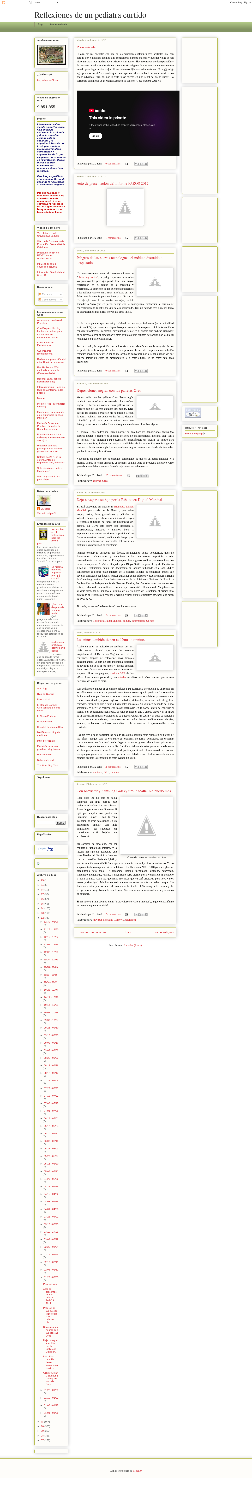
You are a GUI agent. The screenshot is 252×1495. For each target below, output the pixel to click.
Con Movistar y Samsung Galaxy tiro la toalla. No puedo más (124, 790)
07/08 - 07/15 (51, 1103)
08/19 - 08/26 (51, 1065)
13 (42, 913)
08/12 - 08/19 (51, 1073)
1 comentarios (113, 237)
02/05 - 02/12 (51, 1269)
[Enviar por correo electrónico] (136, 164)
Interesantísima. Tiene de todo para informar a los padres (51, 390)
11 (42, 1421)
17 (42, 894)
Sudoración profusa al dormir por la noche (58, 646)
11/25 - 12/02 (51, 959)
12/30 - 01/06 (51, 921)
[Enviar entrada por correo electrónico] (126, 163)
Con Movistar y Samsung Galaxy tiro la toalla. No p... (50, 1378)
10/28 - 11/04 (51, 989)
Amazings (42, 688)
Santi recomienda (58, 24)
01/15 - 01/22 (51, 1397)
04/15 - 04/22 (51, 1194)
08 (42, 1435)
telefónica (130, 919)
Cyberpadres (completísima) (45, 352)
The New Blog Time (47, 765)
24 (42, 885)
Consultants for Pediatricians (45, 344)
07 (42, 1440)
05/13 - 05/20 (51, 1163)
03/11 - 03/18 (51, 1231)
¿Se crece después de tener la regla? (57, 608)
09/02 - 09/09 (51, 1050)
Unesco (150, 620)
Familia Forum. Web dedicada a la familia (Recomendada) (48, 370)
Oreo (105, 480)
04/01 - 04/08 (51, 1209)
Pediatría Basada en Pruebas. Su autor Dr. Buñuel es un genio (49, 426)
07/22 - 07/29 (51, 1088)
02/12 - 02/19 (51, 1262)
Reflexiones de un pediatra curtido (90, 14)
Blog (40, 24)
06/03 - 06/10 (51, 1141)
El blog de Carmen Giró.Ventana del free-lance (49, 708)
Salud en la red (45, 760)
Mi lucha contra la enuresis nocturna (47, 265)
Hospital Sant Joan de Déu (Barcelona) (49, 380)
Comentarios (48, 299)
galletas (97, 480)
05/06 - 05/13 (51, 1171)
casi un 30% (119, 673)
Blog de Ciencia (45, 694)
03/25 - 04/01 (51, 1216)
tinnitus (115, 772)
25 (42, 880)
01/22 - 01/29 (51, 1390)
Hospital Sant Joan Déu (50, 727)
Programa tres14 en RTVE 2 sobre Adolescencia (48, 255)
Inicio (128, 932)
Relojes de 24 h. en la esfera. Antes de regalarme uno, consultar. (51, 460)
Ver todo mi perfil (46, 513)
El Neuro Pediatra (46, 716)
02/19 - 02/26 (51, 1254)
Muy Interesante (46, 740)
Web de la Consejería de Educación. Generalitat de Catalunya (51, 244)
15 (42, 903)
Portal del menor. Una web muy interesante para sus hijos (51, 437)
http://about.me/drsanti (48, 80)
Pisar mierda (86, 46)
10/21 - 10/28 (51, 997)
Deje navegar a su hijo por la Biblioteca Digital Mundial (119, 499)
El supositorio (44, 721)
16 (42, 898)
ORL (106, 772)
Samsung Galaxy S (113, 919)
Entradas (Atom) (133, 945)
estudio (122, 677)
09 (42, 1430)
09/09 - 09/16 (51, 1042)
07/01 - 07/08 (51, 1110)
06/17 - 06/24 (51, 1126)
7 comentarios (113, 914)
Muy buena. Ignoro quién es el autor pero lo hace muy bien (50, 415)
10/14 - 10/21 (51, 1004)
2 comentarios (113, 615)
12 (42, 917)
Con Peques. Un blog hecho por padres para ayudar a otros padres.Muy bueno (49, 332)
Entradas (46, 294)
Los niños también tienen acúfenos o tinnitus (111, 639)
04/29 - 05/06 (51, 1179)
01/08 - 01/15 (51, 1405)
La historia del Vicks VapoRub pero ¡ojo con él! (57, 572)
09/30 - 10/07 (51, 1020)
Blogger (137, 1470)
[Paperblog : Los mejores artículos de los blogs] (45, 850)
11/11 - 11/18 (50, 974)
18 (42, 889)
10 (42, 1426)
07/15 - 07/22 (51, 1095)
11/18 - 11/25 (51, 967)
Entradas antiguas (162, 932)
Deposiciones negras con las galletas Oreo (109, 390)
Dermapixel (43, 699)
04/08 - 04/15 (51, 1201)
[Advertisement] (195, 59)
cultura (126, 620)
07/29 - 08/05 (51, 1080)
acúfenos (97, 772)
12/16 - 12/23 (51, 937)
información (138, 620)
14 (42, 908)
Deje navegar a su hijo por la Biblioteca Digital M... (50, 1346)
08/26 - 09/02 (51, 1057)
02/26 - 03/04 (51, 1246)
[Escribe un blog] (139, 164)
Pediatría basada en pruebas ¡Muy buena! (49, 748)
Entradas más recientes (91, 932)
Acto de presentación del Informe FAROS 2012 (112, 183)
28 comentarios (113, 475)
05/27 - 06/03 (51, 1148)
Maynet (41, 398)
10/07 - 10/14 (51, 1012)
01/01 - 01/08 (51, 1412)
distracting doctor (87, 277)
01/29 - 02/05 (51, 1277)
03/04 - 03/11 (51, 1239)
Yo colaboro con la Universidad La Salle (48, 234)
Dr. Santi (45, 508)
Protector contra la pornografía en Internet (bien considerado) (49, 448)
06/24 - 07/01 (51, 1118)
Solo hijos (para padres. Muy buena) (50, 469)
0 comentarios (113, 163)
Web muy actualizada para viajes (49, 478)
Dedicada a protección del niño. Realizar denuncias (51, 360)
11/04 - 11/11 (50, 982)
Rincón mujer (44, 754)
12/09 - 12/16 (51, 944)
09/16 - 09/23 (51, 1035)
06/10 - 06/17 (51, 1133)
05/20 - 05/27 (51, 1156)
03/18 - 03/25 (51, 1224)
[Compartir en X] (142, 164)
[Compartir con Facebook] (146, 164)
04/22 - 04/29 (51, 1186)
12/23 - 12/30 (51, 929)
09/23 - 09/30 (51, 1027)
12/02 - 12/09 (51, 952)
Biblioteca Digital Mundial (107, 620)
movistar (97, 919)
